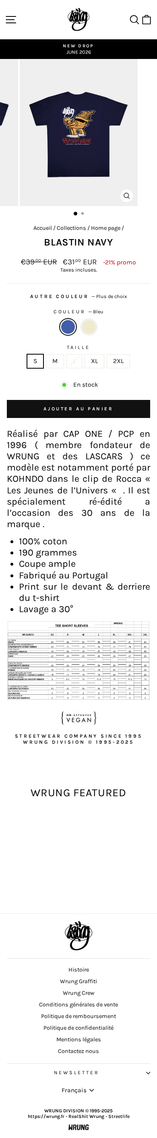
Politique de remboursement (78, 1016)
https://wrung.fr (46, 1116)
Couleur (78, 311)
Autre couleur (78, 296)
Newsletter (76, 1072)
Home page (105, 228)
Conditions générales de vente (78, 1004)
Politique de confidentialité (78, 1027)
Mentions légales (78, 1039)
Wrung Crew (78, 993)
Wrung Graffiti (78, 981)
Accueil (42, 228)
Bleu (68, 327)
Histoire (78, 969)
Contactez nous (78, 1051)
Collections (71, 228)
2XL (118, 361)
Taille (78, 347)
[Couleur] (89, 327)
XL (94, 361)
